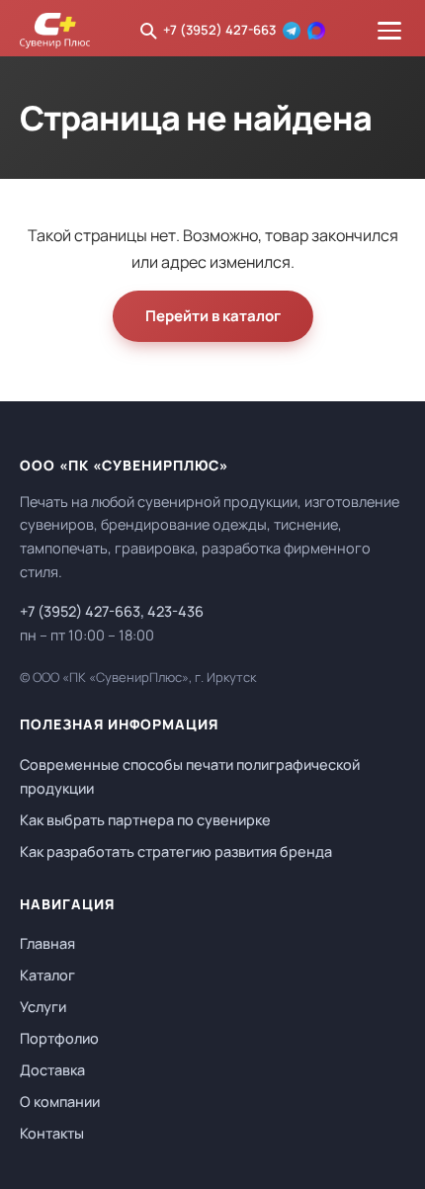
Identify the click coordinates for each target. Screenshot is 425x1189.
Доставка (52, 1070)
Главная (47, 943)
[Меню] (389, 30)
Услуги (43, 1006)
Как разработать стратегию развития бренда (176, 851)
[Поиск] (148, 31)
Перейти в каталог (213, 315)
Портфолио (59, 1038)
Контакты (52, 1133)
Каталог (47, 975)
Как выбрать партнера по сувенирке (145, 819)
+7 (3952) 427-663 (219, 30)
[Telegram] (291, 31)
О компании (60, 1101)
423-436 (175, 611)
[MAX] (316, 31)
